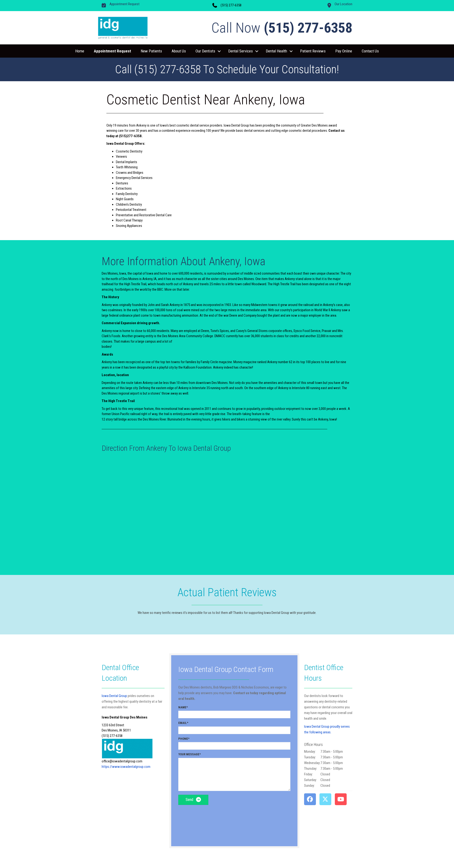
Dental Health (276, 51)
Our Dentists (205, 51)
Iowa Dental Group (114, 696)
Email (182, 723)
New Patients (151, 51)
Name (182, 707)
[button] (219, 51)
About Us (179, 51)
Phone (183, 738)
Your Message (188, 754)
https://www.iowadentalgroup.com (126, 767)
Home (79, 51)
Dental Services (240, 51)
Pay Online (343, 51)
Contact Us (370, 51)
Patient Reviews (313, 51)
